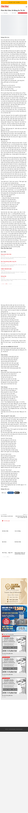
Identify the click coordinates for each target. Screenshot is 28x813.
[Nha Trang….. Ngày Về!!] (7, 551)
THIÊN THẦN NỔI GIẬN (6, 272)
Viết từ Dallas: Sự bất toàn (7, 519)
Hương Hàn (3, 279)
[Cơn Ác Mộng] (20, 529)
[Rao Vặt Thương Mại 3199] (14, 689)
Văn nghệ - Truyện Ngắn (22, 16)
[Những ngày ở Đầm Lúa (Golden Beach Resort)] (20, 551)
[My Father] (7, 540)
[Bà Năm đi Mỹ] (7, 529)
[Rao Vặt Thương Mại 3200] (14, 647)
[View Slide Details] (14, 4)
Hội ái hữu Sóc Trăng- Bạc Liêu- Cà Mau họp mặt (21, 520)
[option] (14, 670)
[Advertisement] (14, 299)
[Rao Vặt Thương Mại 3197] (14, 668)
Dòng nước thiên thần (6, 257)
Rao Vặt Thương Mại (5, 639)
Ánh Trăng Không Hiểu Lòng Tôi (8, 265)
